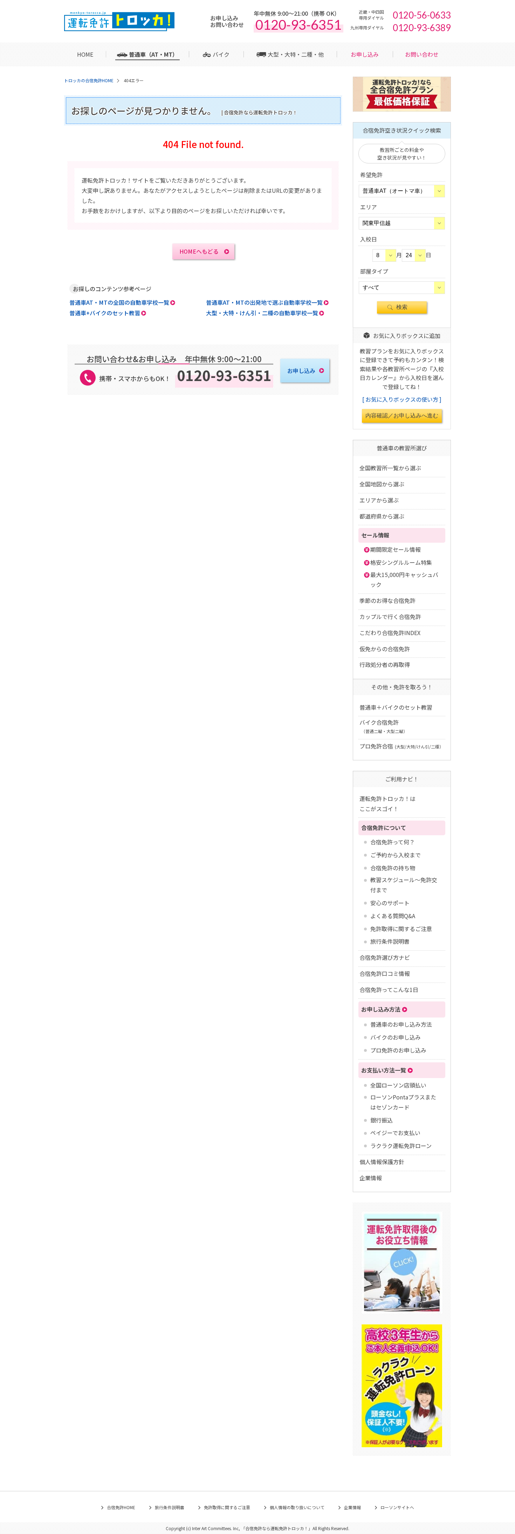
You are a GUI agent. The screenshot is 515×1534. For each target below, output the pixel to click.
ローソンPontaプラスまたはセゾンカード (403, 1102)
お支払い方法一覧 (383, 1070)
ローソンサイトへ (397, 1507)
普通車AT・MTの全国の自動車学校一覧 (119, 302)
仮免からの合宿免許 (384, 649)
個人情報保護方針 (381, 1161)
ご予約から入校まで (395, 855)
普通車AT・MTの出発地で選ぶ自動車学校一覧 (264, 302)
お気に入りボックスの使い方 (401, 399)
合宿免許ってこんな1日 (388, 989)
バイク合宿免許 (383, 726)
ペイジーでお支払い (395, 1132)
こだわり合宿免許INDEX (389, 632)
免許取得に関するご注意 (401, 928)
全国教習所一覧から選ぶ (390, 468)
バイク (221, 54)
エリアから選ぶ (379, 500)
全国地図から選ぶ (381, 484)
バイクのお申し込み (395, 1037)
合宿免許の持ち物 (392, 868)
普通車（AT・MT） (153, 54)
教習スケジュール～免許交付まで (403, 884)
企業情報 (370, 1178)
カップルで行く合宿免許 (390, 616)
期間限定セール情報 (395, 549)
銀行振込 (381, 1120)
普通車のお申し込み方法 (401, 1024)
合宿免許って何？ (392, 842)
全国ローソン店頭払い (398, 1085)
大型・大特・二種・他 (296, 54)
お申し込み (365, 54)
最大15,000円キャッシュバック (404, 579)
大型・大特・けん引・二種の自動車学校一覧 (262, 313)
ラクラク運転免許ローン (401, 1145)
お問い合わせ (422, 54)
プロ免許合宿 (401, 746)
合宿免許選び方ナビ (384, 957)
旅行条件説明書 (390, 941)
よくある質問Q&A (392, 916)
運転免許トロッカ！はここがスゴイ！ (387, 803)
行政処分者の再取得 (384, 664)
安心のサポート (390, 903)
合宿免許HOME (121, 1507)
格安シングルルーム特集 (401, 562)
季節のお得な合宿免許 (387, 600)
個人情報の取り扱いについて (297, 1507)
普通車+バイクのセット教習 (104, 313)
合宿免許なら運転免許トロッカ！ (276, 1528)
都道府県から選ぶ (381, 516)
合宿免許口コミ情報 (384, 973)
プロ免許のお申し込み (398, 1050)
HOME (85, 54)
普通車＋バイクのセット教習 (395, 707)
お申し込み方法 (380, 1009)
